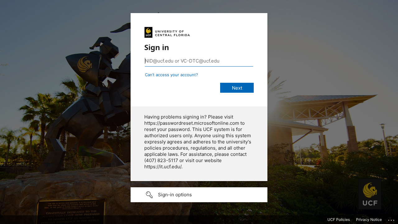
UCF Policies (338, 219)
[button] (199, 194)
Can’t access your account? (171, 74)
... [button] (392, 219)
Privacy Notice (369, 219)
